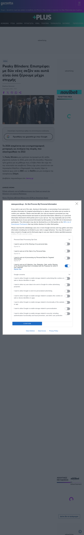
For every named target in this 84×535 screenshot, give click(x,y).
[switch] (67, 244)
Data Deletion (30, 331)
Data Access (42, 331)
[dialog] (42, 267)
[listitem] (42, 239)
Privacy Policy (53, 331)
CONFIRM (27, 323)
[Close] (77, 204)
